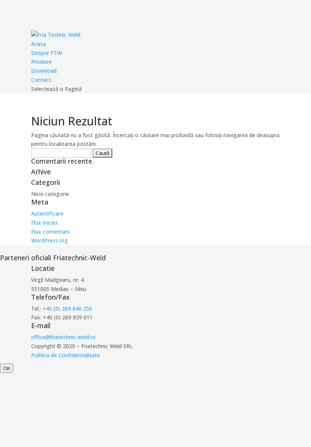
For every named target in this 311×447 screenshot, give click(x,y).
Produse (41, 61)
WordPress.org (49, 240)
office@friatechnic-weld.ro (63, 337)
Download (44, 70)
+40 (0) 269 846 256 (67, 308)
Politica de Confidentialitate (65, 355)
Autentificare (47, 213)
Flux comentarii (50, 231)
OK (6, 368)
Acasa (38, 43)
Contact (41, 79)
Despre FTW (46, 52)
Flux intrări (44, 222)
